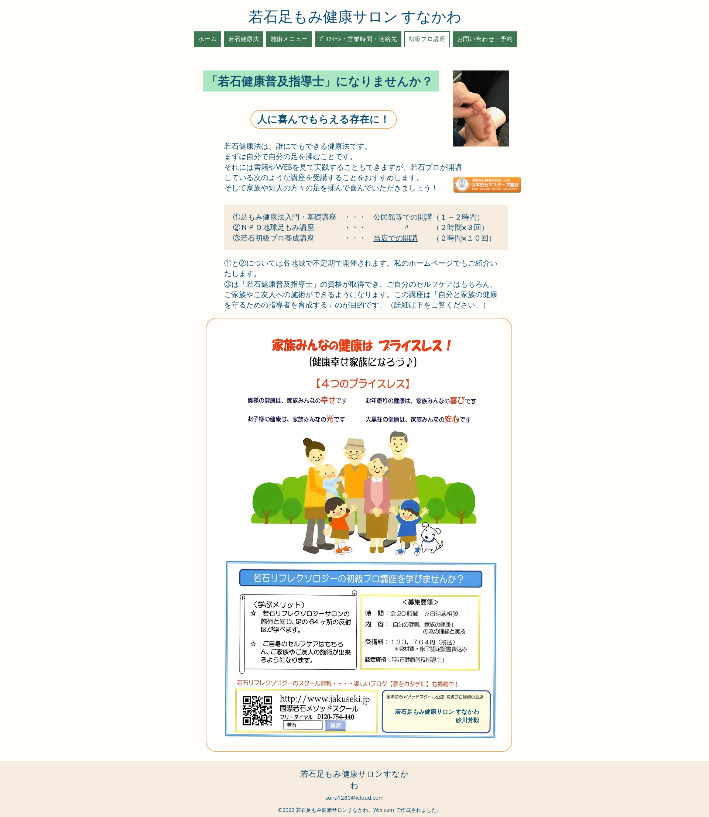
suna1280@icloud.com (354, 797)
